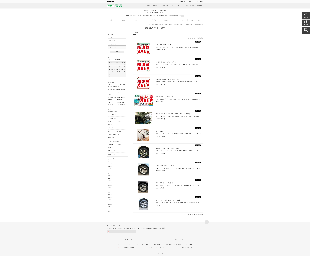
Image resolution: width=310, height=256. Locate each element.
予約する (306, 24)
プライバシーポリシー (144, 244)
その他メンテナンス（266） (114, 121)
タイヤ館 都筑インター (155, 12)
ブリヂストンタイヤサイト (125, 247)
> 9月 (124, 60)
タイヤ (179, 6)
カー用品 (192, 6)
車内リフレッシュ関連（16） (115, 131)
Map (183, 15)
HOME (148, 6)
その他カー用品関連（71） (114, 141)
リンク (132, 244)
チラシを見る (305, 32)
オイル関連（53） (112, 118)
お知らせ (136, 20)
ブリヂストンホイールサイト (157, 247)
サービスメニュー (179, 20)
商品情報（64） (112, 154)
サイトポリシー (157, 244)
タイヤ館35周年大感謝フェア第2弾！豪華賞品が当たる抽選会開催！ (117, 98)
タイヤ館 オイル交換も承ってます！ (116, 89)
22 (124, 71)
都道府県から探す (168, 24)
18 (114, 71)
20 (200, 38)
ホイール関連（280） (113, 115)
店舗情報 (124, 20)
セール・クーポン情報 (150, 20)
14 (122, 69)
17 (112, 71)
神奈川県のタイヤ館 (178, 24)
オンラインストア (198, 1)
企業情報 (190, 244)
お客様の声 (199, 6)
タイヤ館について (163, 6)
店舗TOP (112, 20)
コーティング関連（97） (114, 134)
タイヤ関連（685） (112, 111)
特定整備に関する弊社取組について (174, 244)
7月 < (110, 60)
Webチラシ (173, 6)
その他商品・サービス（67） (115, 144)
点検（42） (111, 124)
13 (119, 69)
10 (112, 69)
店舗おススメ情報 (195, 20)
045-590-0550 (131, 16)
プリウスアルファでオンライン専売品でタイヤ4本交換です (116, 85)
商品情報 (166, 20)
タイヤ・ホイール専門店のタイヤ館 (156, 24)
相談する (306, 17)
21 (122, 71)
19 (198, 38)
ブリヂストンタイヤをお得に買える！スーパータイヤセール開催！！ (116, 103)
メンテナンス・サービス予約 (185, 1)
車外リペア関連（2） (113, 137)
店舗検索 (155, 6)
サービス (185, 6)
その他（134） (111, 147)
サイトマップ (122, 244)
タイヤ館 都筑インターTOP (189, 24)
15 (124, 69)
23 (109, 74)
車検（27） (111, 128)
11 (114, 69)
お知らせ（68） (112, 151)
